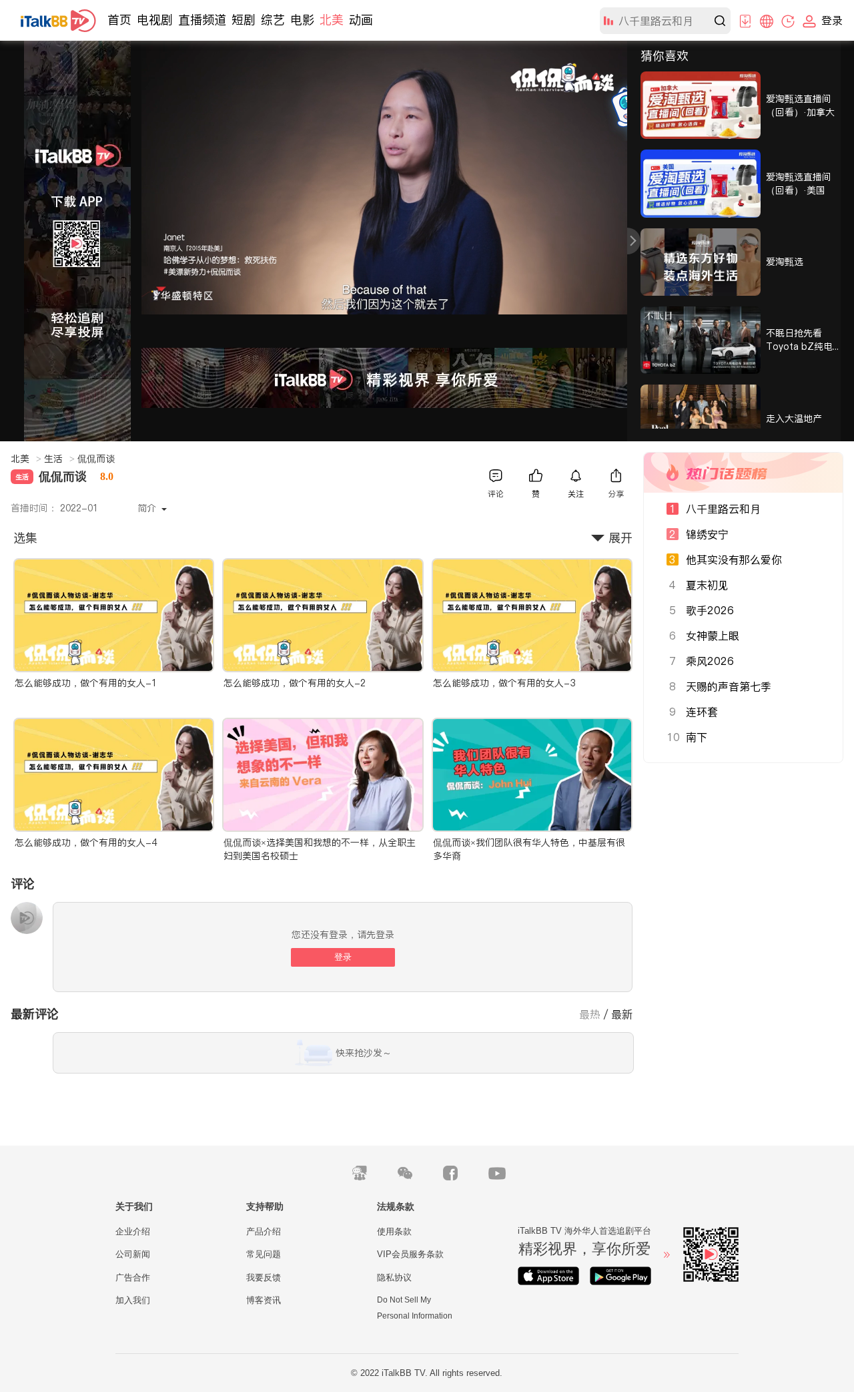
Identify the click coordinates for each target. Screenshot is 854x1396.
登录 (343, 957)
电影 (302, 19)
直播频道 (202, 19)
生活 (59, 458)
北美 (332, 19)
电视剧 (155, 19)
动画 (361, 19)
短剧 (244, 19)
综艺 (273, 19)
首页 (119, 19)
